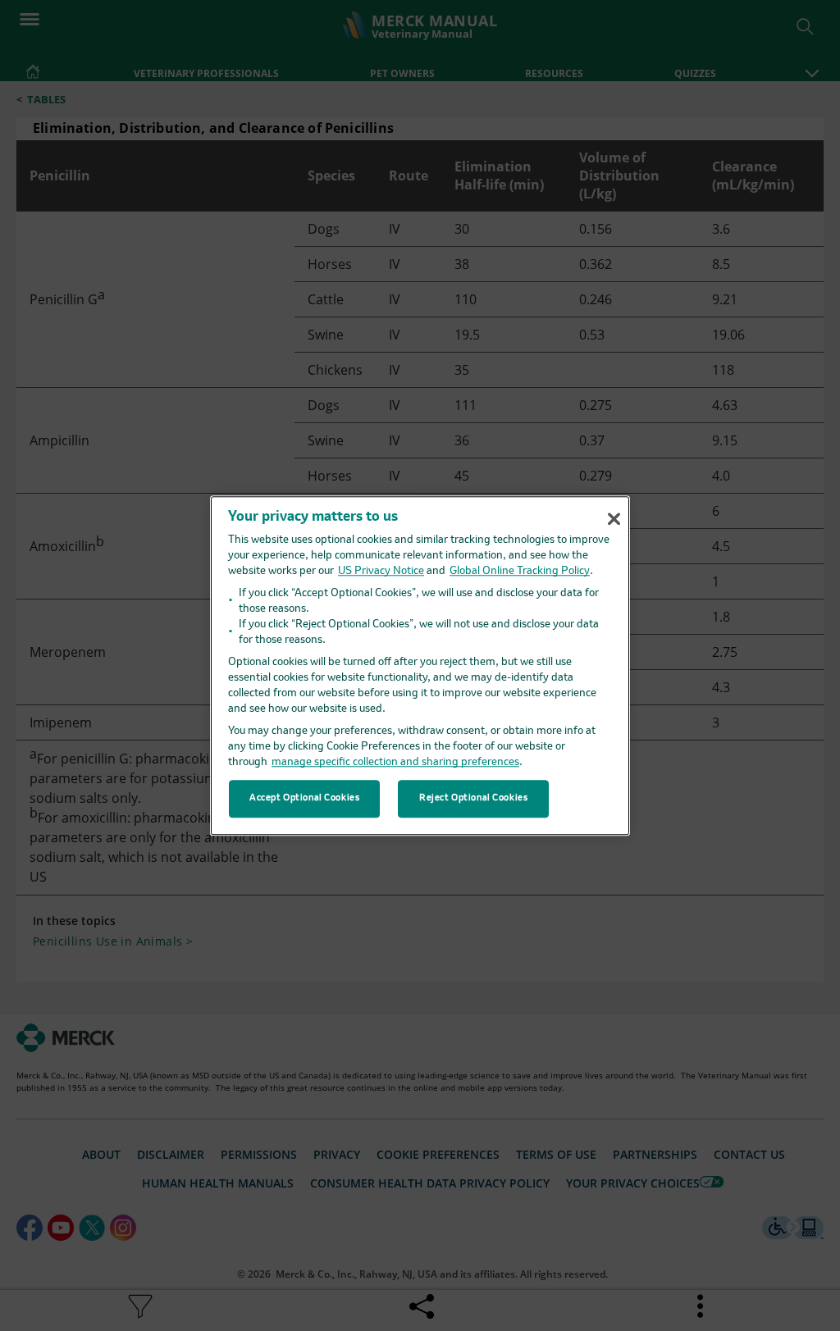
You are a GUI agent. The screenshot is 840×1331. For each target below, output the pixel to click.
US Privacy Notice (381, 571)
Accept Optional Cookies (304, 798)
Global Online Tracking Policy (520, 571)
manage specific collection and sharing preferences (395, 762)
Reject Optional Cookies (473, 798)
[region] (420, 665)
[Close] (614, 518)
